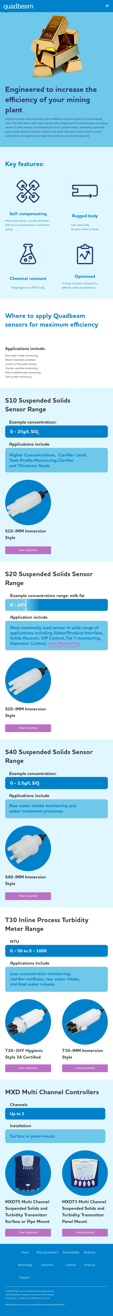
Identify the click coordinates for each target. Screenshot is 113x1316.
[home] (18, 9)
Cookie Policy (24, 1298)
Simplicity (89, 1252)
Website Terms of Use (40, 1298)
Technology (25, 1265)
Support (25, 1277)
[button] (107, 7)
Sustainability (71, 1252)
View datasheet (28, 550)
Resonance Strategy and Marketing (50, 1305)
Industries (47, 1265)
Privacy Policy (10, 1298)
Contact (71, 1265)
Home (25, 1252)
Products (89, 1265)
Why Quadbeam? (47, 1252)
